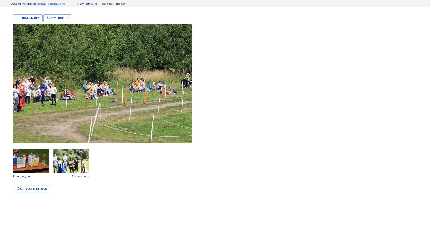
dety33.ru (91, 3)
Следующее (55, 17)
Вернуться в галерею (32, 188)
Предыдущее (30, 17)
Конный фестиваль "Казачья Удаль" (44, 3)
